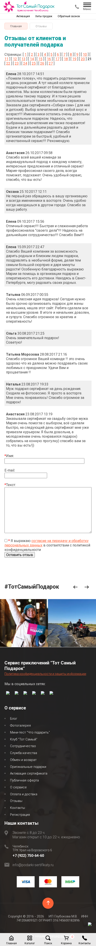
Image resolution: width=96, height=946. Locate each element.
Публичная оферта (24, 780)
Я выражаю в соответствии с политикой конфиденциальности (47, 545)
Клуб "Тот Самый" (23, 739)
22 (8, 63)
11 (6, 59)
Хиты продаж (43, 16)
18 (66, 59)
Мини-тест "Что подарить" (30, 732)
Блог (13, 719)
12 (15, 59)
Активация (23, 16)
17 (57, 59)
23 (17, 63)
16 (49, 59)
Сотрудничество (23, 746)
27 (51, 63)
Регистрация (20, 815)
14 (32, 59)
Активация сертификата (28, 773)
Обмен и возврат (23, 760)
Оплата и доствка (23, 794)
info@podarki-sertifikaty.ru (33, 865)
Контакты (17, 808)
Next (87, 587)
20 (83, 59)
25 (34, 63)
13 (23, 59)
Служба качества (23, 753)
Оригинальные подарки (28, 767)
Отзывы (16, 801)
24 (25, 63)
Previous (75, 587)
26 (42, 63)
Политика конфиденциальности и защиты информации (45, 674)
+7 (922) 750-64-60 (28, 855)
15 (40, 59)
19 (74, 59)
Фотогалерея (20, 725)
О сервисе (18, 787)
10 (85, 54)
